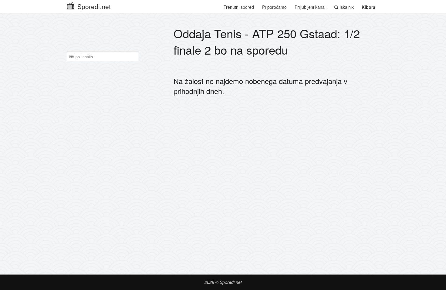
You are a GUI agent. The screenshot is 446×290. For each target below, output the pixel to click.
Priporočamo (274, 7)
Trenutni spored (239, 7)
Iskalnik (346, 7)
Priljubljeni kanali (310, 7)
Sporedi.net (94, 6)
